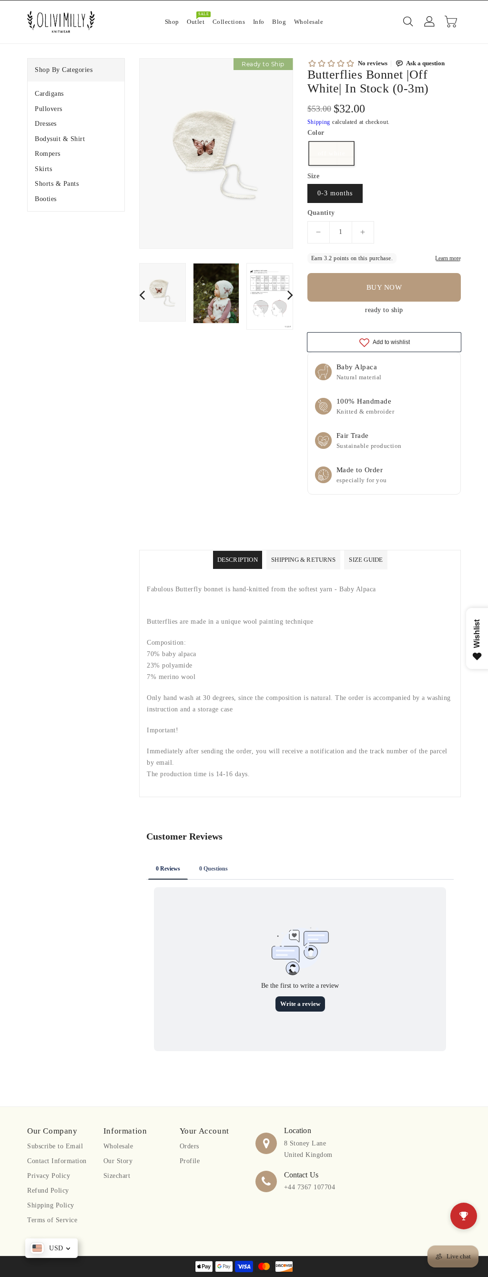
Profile (190, 1161)
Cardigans (49, 93)
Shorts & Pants (57, 183)
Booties (46, 199)
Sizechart (117, 1175)
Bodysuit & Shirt (60, 138)
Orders (189, 1146)
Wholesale (118, 1146)
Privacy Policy (48, 1175)
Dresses (46, 123)
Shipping (319, 122)
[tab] (76, 94)
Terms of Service (52, 1220)
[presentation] (142, 294)
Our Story (118, 1161)
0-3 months (335, 193)
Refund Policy (48, 1190)
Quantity (321, 213)
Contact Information (57, 1161)
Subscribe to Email (55, 1146)
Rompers (48, 153)
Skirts (43, 168)
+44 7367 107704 (310, 1187)
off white (331, 153)
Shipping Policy (50, 1205)
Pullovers (48, 108)
